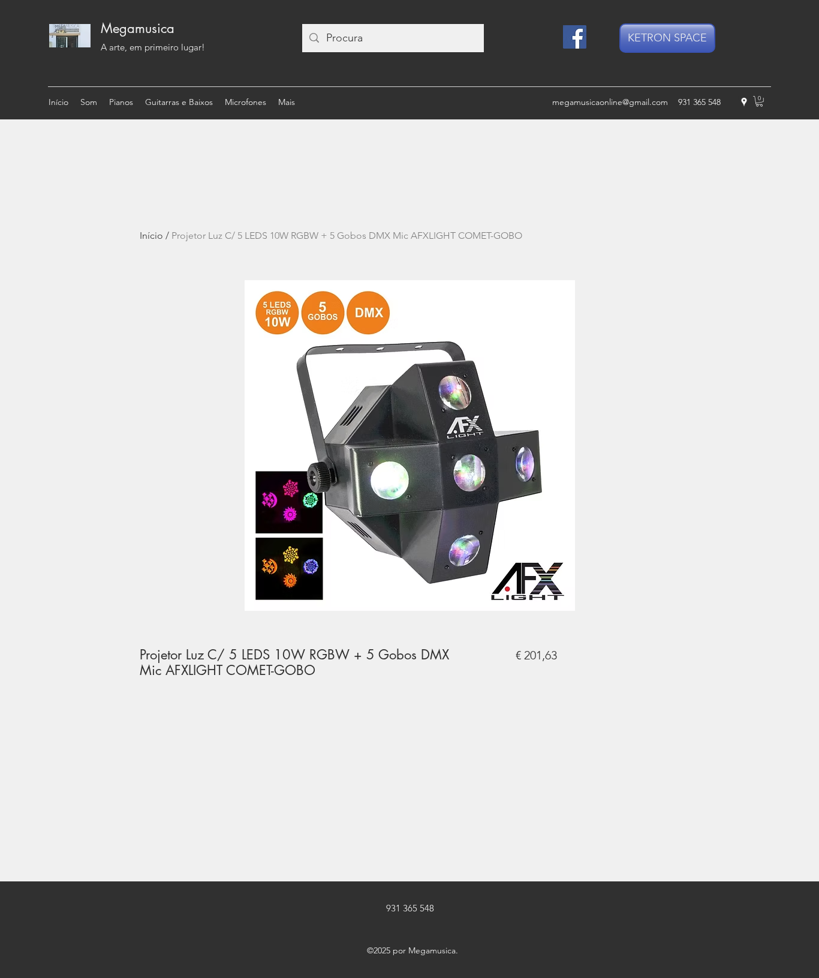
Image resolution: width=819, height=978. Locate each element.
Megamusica (137, 28)
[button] (759, 101)
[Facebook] (574, 37)
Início (151, 235)
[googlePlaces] (744, 102)
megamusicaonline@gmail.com (610, 102)
